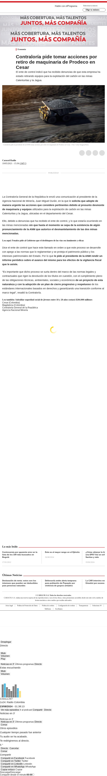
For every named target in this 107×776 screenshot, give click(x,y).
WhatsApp (102, 153)
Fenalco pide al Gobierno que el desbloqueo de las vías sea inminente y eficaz (48, 240)
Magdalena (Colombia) (13, 305)
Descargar (5, 772)
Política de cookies (48, 606)
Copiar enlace (8, 769)
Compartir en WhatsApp (13, 766)
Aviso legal (9, 606)
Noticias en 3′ (7, 664)
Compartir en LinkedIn (12, 764)
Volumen (5, 656)
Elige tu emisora (92, 10)
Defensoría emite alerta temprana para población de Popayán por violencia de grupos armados (60, 583)
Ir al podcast (26, 710)
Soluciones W (97, 606)
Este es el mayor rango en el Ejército (62, 552)
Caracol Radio (9, 160)
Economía (22, 49)
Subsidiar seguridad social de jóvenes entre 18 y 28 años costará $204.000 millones (53, 299)
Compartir (37, 710)
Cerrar (4, 724)
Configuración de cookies (66, 606)
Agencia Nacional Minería (15, 310)
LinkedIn (95, 153)
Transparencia (83, 606)
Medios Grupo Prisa (54, 623)
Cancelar (14, 748)
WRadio (17, 8)
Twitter (88, 153)
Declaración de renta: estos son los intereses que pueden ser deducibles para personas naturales (20, 583)
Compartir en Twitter (11, 761)
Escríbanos (59, 609)
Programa (72, 6)
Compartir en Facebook (12, 758)
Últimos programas (24, 664)
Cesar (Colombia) (11, 302)
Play (3, 659)
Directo (38, 664)
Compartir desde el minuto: (16, 774)
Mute (3, 653)
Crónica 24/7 (6, 699)
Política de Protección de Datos (27, 606)
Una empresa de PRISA (53, 617)
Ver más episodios (10, 710)
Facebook (82, 153)
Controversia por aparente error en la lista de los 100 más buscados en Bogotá (19, 554)
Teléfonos (48, 609)
